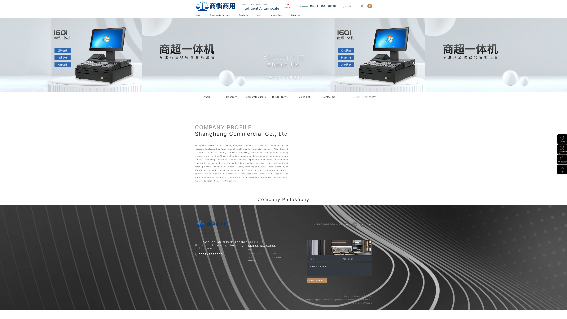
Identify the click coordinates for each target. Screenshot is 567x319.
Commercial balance (220, 15)
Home (198, 15)
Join (259, 15)
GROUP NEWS (280, 96)
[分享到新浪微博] (354, 224)
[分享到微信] (347, 224)
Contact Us (328, 96)
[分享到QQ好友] (362, 224)
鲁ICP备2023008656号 (362, 303)
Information (276, 15)
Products (243, 15)
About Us (295, 15)
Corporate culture (256, 96)
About (207, 96)
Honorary (231, 96)
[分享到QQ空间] (369, 224)
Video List (304, 96)
